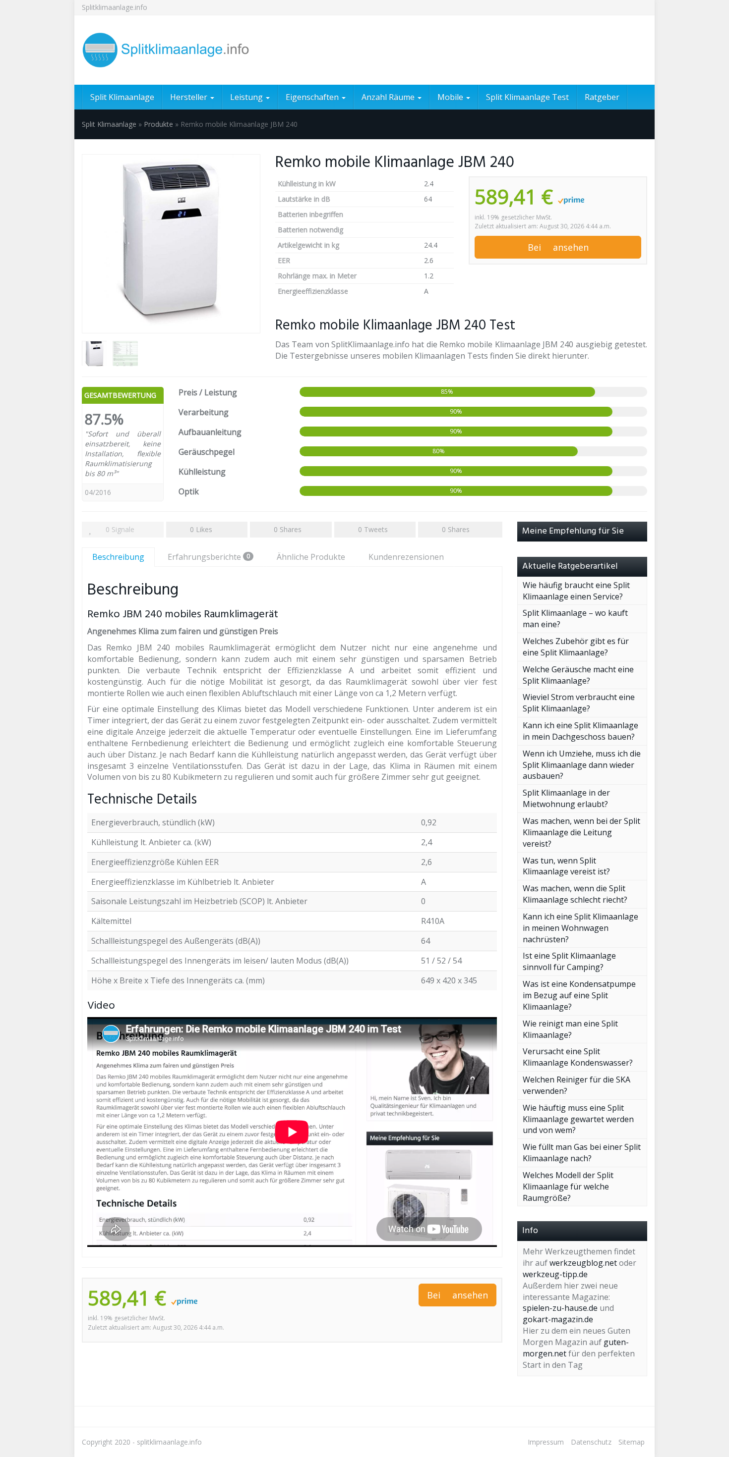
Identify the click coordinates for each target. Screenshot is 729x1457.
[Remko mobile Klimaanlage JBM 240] (171, 244)
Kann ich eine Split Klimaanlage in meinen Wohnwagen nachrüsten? (580, 928)
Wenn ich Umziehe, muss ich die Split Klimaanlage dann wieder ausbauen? (582, 765)
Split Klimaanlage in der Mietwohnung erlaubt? (566, 798)
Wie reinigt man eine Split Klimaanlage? (570, 1029)
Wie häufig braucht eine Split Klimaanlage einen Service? (576, 591)
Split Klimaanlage (122, 97)
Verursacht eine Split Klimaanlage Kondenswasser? (578, 1057)
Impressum (546, 1442)
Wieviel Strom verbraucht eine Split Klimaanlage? (579, 703)
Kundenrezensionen (406, 556)
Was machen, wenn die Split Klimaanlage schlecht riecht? (575, 894)
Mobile (451, 97)
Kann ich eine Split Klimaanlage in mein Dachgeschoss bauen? (580, 731)
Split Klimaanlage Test (527, 97)
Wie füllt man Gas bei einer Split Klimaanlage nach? (582, 1152)
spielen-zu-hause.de (560, 1307)
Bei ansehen (558, 247)
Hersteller (189, 97)
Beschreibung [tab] (118, 556)
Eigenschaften (313, 97)
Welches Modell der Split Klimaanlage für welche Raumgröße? (568, 1186)
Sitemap (631, 1442)
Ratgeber (602, 97)
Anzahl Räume (389, 97)
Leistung (247, 97)
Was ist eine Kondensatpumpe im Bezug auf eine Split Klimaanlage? (579, 995)
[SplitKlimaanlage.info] (171, 50)
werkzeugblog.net (583, 1262)
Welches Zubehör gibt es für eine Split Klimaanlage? (576, 647)
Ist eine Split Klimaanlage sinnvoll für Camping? (569, 961)
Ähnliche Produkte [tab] (311, 556)
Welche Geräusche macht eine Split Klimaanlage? (578, 675)
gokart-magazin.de (558, 1319)
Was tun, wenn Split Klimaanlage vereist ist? (566, 866)
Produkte (158, 124)
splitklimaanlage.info (169, 1442)
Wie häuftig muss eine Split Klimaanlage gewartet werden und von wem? (578, 1119)
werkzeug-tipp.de (555, 1274)
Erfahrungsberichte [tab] (209, 556)
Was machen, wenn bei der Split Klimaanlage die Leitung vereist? (581, 832)
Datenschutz (591, 1442)
